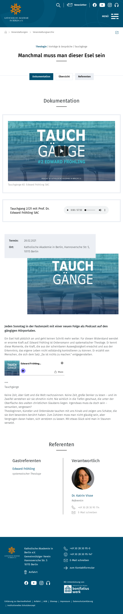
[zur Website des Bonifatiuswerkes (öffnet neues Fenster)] (81, 589)
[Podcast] (116, 5)
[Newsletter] (77, 5)
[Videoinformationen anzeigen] (61, 151)
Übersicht (64, 76)
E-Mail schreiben (87, 512)
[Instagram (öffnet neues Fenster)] (110, 5)
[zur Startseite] (17, 12)
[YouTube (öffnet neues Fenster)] (102, 5)
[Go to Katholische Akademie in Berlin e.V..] (5, 32)
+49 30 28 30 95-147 (81, 554)
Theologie (41, 46)
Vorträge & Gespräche (60, 46)
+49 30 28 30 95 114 (88, 507)
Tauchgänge (81, 46)
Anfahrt (33, 572)
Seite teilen (117, 32)
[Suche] (58, 5)
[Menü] (114, 16)
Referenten (84, 76)
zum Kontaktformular (82, 567)
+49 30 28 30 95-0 (80, 548)
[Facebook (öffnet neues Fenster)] (95, 5)
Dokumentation (41, 76)
